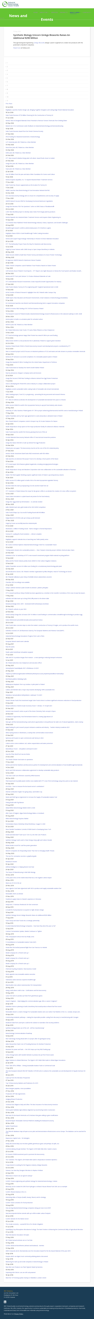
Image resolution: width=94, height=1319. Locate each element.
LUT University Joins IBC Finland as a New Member (21, 142)
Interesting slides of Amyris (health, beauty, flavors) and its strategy (26, 1197)
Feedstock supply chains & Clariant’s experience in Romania (23, 899)
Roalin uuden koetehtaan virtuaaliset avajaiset (19, 652)
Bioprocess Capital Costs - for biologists (18, 1138)
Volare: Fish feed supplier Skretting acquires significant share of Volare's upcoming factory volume (35, 475)
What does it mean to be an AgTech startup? (19, 1176)
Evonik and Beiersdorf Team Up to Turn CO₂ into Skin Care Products (26, 835)
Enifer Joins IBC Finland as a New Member (18, 153)
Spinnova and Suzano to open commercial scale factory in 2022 (25, 738)
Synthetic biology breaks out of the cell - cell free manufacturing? (25, 1028)
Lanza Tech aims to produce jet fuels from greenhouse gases (24, 996)
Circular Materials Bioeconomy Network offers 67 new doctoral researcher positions (31, 437)
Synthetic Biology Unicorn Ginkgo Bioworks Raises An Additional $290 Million (28, 915)
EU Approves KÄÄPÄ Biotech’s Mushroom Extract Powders (23, 260)
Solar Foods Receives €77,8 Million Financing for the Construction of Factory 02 (29, 115)
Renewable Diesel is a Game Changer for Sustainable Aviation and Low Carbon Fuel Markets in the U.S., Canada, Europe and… (43, 1012)
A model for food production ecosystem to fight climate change (25, 910)
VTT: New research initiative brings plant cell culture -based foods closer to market (30, 158)
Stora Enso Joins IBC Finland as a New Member (20, 147)
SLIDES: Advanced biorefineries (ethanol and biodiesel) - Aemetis (25, 1245)
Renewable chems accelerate (14, 894)
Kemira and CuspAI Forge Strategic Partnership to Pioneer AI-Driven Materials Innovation (32, 239)
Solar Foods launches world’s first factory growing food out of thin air (26, 432)
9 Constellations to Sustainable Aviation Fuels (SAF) (21, 942)
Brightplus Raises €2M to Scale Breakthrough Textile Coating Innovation (27, 233)
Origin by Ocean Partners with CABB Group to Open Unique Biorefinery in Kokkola (30, 249)
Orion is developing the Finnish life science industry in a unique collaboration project (30, 384)
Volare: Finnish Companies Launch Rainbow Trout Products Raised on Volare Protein (31, 265)
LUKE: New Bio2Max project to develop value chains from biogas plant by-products (30, 212)
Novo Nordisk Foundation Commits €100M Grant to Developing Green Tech (28, 829)
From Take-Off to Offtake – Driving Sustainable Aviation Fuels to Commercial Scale (30, 1065)
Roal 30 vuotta (10, 647)
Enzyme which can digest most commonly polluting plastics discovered (27, 1256)
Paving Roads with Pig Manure (15, 802)
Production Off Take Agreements (15, 1094)
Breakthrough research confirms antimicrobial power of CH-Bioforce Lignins (28, 228)
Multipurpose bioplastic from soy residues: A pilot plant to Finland (25, 684)
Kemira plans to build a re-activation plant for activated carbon (24, 319)
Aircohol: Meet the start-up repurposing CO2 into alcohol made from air (27, 486)
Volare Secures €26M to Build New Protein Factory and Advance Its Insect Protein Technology (34, 255)
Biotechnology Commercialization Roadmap (19, 1033)
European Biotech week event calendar (17, 641)
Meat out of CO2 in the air (13, 883)
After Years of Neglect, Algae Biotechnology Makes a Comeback (25, 813)
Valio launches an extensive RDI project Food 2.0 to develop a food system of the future (32, 459)
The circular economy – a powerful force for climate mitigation (24, 1224)
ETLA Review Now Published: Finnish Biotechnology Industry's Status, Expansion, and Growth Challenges (37, 222)
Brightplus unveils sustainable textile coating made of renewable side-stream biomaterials (32, 389)
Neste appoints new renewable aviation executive (20, 974)
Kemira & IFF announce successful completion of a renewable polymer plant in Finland (31, 357)
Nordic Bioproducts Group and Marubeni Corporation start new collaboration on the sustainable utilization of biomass (41, 469)
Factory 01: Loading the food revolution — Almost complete (24, 534)
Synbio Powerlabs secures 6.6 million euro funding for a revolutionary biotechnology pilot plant (34, 566)
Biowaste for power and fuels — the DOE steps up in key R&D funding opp (28, 1049)
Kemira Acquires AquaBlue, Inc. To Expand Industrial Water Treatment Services (29, 180)
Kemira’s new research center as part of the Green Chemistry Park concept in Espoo (31, 711)
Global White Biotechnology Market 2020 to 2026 (20, 808)
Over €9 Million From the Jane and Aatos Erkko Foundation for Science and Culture (30, 174)
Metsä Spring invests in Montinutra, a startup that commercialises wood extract (29, 733)
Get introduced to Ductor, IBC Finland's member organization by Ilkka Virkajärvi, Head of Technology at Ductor (39, 571)
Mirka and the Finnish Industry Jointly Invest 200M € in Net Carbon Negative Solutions (31, 561)
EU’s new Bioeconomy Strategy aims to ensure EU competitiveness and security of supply (32, 196)
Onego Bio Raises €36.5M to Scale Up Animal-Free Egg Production (25, 443)
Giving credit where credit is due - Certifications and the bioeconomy (26, 990)
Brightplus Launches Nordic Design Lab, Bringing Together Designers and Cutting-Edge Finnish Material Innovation (40, 110)
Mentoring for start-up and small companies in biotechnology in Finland (27, 1262)
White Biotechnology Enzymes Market (17, 818)
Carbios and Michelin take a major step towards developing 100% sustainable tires (30, 690)
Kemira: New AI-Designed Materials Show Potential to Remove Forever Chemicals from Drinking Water (36, 120)
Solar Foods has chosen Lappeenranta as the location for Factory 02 (26, 185)
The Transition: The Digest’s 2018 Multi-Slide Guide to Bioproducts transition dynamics (31, 1160)
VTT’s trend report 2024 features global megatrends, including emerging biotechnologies (32, 464)
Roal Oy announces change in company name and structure (23, 373)
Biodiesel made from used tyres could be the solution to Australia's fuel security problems (32, 1022)
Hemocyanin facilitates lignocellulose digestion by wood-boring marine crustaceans (30, 1110)
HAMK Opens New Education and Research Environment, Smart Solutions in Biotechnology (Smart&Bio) (37, 298)
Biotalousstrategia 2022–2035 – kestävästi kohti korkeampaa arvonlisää (27, 604)
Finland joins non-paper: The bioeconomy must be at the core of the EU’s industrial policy (32, 448)
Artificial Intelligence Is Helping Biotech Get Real (20, 867)
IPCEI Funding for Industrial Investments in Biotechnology (23, 137)
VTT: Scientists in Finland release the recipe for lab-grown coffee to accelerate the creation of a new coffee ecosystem (41, 491)
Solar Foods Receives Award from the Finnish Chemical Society (24, 131)
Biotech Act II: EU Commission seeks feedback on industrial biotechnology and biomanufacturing (34, 126)
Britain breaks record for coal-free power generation (21, 845)
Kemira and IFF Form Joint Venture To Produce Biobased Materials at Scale (28, 276)
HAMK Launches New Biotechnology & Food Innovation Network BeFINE (28, 190)
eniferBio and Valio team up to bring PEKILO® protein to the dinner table (27, 598)
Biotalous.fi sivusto (11, 861)
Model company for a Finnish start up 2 (17, 958)
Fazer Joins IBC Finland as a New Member (18, 169)
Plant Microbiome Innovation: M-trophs (17, 1235)
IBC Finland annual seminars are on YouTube (19, 1240)
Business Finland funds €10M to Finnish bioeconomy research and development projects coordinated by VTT (38, 346)
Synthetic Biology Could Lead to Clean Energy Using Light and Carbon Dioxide (29, 840)
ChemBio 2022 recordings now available (18, 582)
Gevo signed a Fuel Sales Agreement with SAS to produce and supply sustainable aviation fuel (33, 888)
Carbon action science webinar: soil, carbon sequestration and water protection (29, 743)
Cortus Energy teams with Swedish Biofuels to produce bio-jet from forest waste (30, 1055)
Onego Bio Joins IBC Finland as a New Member (20, 163)
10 (7, 97)
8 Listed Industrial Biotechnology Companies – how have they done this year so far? (31, 926)
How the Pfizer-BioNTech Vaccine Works (18, 754)
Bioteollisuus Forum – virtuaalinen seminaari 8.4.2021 (21, 749)
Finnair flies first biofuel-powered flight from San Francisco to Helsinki (26, 947)
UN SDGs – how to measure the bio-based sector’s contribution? (25, 786)
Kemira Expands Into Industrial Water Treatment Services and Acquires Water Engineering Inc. (33, 217)
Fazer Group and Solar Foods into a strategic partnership (22, 920)
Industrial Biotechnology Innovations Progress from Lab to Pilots (25, 636)
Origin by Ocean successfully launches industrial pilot (21, 523)
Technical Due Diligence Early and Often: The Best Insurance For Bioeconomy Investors (32, 1104)
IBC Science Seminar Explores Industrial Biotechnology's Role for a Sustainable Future (31, 545)
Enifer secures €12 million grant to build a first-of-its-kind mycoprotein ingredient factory (32, 480)
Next (10, 103)
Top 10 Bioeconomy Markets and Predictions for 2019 (22, 1083)
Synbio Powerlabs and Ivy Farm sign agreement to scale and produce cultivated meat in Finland (34, 416)
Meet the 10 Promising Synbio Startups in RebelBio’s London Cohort (26, 1278)
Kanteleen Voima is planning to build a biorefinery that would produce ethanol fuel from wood (33, 1006)
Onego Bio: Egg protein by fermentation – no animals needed (24, 502)
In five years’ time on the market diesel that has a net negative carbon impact (29, 878)
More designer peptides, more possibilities (18, 1088)
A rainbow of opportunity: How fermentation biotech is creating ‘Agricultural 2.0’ (29, 716)
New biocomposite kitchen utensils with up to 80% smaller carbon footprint (28, 1213)
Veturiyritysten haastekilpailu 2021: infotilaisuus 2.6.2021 (22, 668)
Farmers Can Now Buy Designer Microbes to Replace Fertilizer (24, 1170)
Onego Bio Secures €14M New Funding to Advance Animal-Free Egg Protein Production (32, 378)
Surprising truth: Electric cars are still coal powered (20, 1272)
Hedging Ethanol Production (14, 1099)
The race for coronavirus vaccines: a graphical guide (21, 856)
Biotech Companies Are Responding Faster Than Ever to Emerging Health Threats (30, 851)
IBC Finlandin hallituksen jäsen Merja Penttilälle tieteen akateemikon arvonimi (29, 577)
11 (7, 101)
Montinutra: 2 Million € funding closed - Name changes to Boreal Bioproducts (29, 529)
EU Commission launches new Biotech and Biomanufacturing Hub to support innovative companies (35, 303)
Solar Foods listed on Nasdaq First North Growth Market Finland (25, 367)
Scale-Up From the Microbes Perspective (18, 1078)
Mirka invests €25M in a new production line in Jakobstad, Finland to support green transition (33, 341)
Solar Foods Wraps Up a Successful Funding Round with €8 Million (25, 512)
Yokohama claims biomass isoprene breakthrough (21, 980)
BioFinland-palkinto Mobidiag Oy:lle (16, 679)
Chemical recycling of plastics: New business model (21, 969)
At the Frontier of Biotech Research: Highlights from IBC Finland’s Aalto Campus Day (31, 292)
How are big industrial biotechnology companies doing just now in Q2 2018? (28, 1208)
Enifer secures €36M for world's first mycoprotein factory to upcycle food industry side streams (34, 405)
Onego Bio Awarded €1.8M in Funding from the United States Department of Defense (31, 362)
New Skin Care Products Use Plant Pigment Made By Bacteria (24, 1267)
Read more (17, 48)
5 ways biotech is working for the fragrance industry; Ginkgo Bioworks (26, 1165)
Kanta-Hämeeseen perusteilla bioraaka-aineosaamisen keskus (24, 620)
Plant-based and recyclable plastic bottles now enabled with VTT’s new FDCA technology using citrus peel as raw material (42, 781)
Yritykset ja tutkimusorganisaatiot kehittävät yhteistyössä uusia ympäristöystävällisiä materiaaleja (35, 674)
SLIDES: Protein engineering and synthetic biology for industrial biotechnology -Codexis (31, 1181)
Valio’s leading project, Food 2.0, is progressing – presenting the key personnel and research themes (35, 394)
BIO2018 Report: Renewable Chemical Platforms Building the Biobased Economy (30, 1121)
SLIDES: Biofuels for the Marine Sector (17, 1219)
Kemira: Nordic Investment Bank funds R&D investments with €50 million (27, 453)
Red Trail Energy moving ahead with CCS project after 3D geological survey (28, 1039)
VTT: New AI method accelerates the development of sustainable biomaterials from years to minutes (36, 400)
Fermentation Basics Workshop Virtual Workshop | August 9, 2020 (25, 824)
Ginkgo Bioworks (39, 43)
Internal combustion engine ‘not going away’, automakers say (24, 792)
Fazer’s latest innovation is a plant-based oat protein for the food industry (27, 496)
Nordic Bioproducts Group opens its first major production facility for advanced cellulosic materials (35, 426)
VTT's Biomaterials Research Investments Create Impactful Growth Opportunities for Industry (33, 281)
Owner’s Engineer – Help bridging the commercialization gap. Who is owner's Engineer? (31, 1001)
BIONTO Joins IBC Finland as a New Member (19, 324)
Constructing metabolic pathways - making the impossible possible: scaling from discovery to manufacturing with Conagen (42, 1017)
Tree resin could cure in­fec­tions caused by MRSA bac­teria (23, 775)
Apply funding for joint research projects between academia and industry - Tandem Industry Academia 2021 (38, 727)
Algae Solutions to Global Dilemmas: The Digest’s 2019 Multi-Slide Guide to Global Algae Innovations (35, 1060)
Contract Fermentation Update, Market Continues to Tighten (24, 931)
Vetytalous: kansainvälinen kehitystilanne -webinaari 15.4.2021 (24, 695)
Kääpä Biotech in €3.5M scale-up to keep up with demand (23, 518)
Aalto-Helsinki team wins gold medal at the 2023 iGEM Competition (26, 507)
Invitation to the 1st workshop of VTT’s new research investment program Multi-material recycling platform (37, 555)
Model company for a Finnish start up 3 (17, 963)
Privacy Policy (18, 1314)
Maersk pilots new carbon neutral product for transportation (23, 985)
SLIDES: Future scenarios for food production (19, 1202)
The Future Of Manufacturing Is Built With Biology (20, 872)
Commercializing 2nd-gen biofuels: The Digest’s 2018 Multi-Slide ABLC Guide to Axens (31, 1149)
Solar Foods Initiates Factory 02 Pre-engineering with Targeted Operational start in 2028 (32, 287)
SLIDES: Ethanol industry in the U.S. (16, 1192)
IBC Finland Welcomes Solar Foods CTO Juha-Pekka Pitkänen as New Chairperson (30, 330)
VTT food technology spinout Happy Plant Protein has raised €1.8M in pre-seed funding (31, 335)
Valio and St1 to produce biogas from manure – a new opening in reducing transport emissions (34, 657)
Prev (7, 103)
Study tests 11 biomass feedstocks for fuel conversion (22, 904)
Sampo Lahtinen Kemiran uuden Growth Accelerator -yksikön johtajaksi (27, 588)
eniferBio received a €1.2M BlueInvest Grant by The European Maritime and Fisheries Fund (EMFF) (35, 630)
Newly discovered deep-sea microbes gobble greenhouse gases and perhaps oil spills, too (32, 1143)
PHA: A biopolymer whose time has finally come (20, 937)
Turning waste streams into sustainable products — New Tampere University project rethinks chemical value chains (40, 550)
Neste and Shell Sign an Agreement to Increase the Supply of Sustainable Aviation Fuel (31, 797)
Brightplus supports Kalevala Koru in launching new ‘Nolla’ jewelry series (27, 539)
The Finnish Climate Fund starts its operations (19, 759)
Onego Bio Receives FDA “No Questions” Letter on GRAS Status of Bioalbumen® (30, 206)
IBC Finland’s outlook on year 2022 (16, 609)
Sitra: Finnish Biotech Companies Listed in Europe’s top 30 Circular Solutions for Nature (31, 421)
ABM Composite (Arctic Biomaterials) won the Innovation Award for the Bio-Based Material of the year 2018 (38, 1251)
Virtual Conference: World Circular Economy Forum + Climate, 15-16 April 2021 (29, 706)
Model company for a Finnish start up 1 (17, 953)
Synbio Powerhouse (12, 1126)
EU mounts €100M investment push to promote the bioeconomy (25, 1154)
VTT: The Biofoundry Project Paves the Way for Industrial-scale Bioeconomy (28, 244)
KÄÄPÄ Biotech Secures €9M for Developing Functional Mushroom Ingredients (29, 201)
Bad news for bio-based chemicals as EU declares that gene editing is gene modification (32, 1115)
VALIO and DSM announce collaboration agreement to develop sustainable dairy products (32, 770)
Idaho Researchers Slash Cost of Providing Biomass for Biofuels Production (28, 1044)
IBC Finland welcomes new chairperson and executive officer (24, 663)
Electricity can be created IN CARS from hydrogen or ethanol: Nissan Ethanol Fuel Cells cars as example (36, 1186)
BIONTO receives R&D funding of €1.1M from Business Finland (24, 308)
